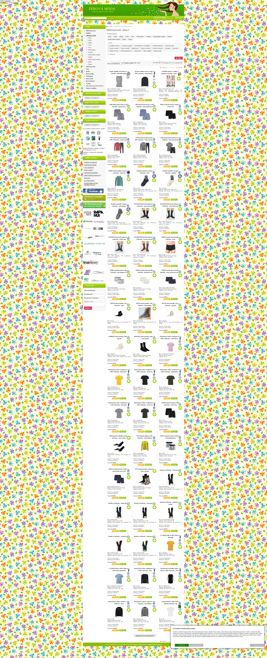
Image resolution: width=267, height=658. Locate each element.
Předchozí (164, 67)
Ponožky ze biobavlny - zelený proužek (144, 536)
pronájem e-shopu (151, 644)
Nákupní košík (179, 17)
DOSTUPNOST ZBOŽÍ (90, 165)
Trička (109, 36)
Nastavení (257, 645)
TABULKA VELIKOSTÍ (90, 162)
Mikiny (121, 36)
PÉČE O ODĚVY (88, 170)
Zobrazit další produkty (145, 635)
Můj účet (171, 19)
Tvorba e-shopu (142, 644)
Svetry (127, 36)
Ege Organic (170, 46)
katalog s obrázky (129, 63)
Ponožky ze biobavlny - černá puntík (144, 503)
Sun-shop (158, 644)
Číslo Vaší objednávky (89, 290)
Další (179, 67)
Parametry (112, 54)
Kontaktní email (88, 294)
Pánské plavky (140, 36)
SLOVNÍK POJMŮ (89, 180)
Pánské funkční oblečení (114, 39)
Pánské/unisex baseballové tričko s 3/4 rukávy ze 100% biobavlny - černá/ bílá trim (170, 570)
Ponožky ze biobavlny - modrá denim (118, 503)
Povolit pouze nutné (196, 645)
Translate (15, 3)
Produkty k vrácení (88, 301)
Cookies (135, 644)
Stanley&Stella (126, 51)
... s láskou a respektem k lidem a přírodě (102, 11)
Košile (115, 36)
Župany (130, 39)
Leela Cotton (145, 48)
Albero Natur (114, 46)
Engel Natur (114, 48)
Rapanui (175, 48)
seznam (138, 63)
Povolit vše (182, 645)
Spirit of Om (114, 51)
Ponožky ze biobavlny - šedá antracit (169, 470)
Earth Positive (158, 46)
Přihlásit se (165, 19)
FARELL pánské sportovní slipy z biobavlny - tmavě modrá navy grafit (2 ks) (170, 272)
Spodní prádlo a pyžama (159, 36)
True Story (158, 51)
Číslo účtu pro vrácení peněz (91, 298)
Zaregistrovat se (157, 19)
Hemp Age (135, 48)
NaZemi (167, 48)
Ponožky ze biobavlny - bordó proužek (118, 536)
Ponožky (148, 36)
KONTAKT (87, 178)
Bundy (124, 39)
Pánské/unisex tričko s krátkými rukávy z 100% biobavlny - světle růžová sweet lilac (170, 338)
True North (147, 51)
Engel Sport (125, 48)
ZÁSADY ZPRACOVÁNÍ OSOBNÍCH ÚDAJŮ (91, 184)
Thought (138, 51)
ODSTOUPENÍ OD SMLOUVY (92, 175)
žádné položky (178, 19)
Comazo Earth (127, 46)
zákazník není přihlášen (160, 17)
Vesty (132, 36)
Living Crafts (157, 48)
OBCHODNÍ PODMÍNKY (91, 173)
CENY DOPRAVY (89, 167)
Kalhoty (170, 36)
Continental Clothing (142, 46)
